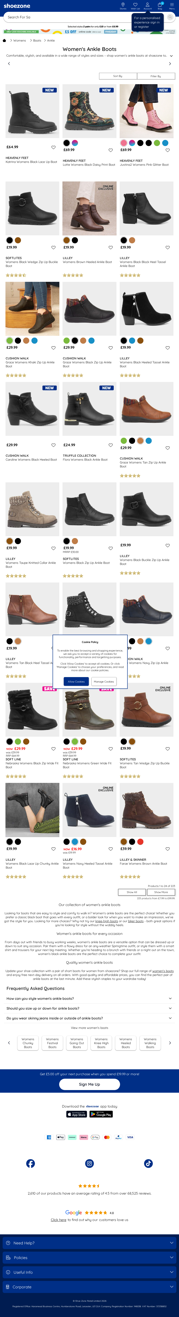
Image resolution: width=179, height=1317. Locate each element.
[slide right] (170, 63)
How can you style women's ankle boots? (40, 998)
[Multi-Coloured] (75, 143)
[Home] (4, 40)
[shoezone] (17, 6)
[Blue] (165, 143)
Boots (37, 40)
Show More (161, 892)
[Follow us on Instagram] (89, 1163)
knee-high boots (106, 921)
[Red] (140, 842)
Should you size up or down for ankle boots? (43, 1008)
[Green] (157, 143)
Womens (19, 40)
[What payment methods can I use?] (89, 1137)
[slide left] (9, 63)
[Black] (140, 143)
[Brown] (18, 240)
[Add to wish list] (53, 147)
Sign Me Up (89, 1084)
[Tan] (132, 240)
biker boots (136, 921)
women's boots (163, 971)
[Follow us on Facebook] (30, 1163)
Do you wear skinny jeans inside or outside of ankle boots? (55, 1018)
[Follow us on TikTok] (148, 1163)
